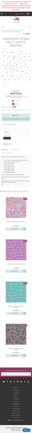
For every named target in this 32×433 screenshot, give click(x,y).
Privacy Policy (16, 408)
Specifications (15, 149)
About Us (16, 397)
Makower (15, 30)
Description (4, 149)
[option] (16, 65)
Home (2, 30)
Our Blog (16, 399)
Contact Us (16, 401)
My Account (21, 13)
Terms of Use (16, 406)
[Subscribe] (29, 374)
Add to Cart (14, 228)
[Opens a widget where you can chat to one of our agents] (26, 430)
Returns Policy (16, 411)
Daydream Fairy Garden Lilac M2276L (16, 221)
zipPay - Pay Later (16, 415)
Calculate (7, 138)
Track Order (16, 392)
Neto (20, 430)
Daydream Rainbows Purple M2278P (16, 264)
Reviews (3, 152)
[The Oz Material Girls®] (16, 19)
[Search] (29, 27)
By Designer (9, 30)
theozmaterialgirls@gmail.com (16, 420)
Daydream (21, 30)
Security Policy (16, 413)
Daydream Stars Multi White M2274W (12, 31)
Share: (24, 33)
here (17, 4)
